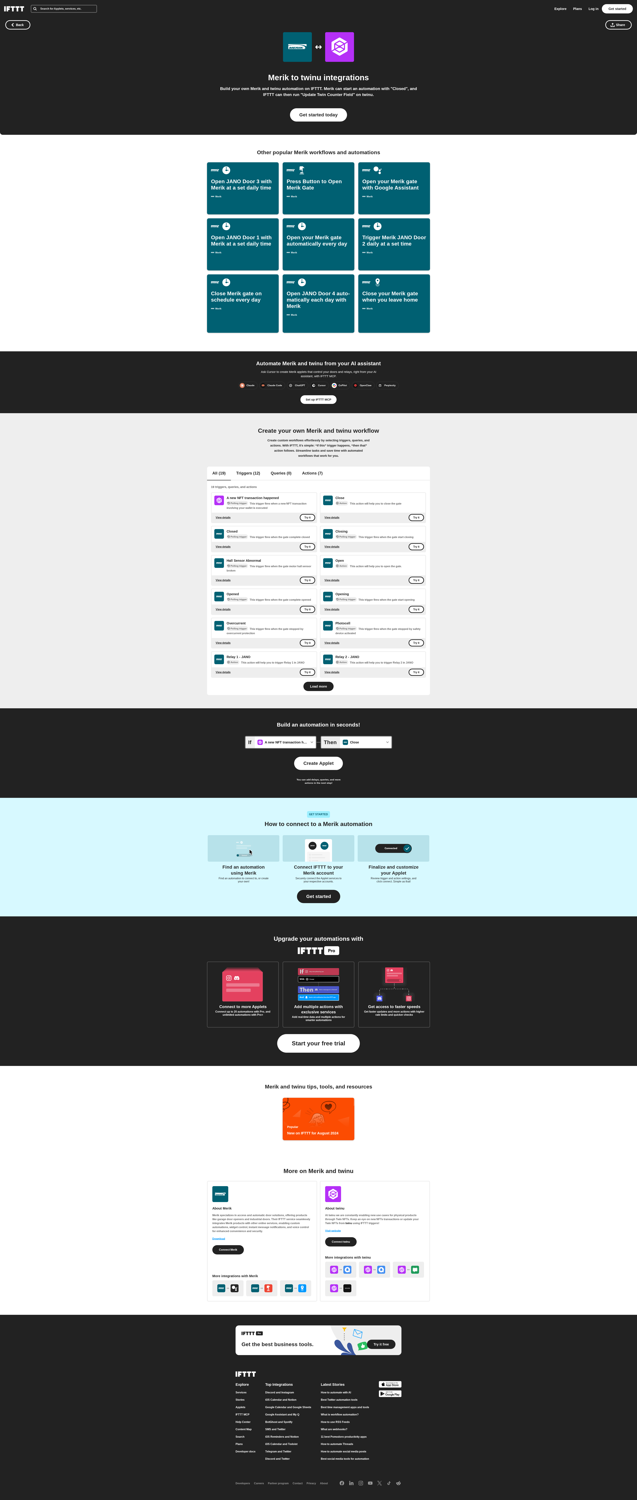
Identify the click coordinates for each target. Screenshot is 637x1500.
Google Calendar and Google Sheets (288, 1407)
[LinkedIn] (351, 1483)
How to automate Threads (337, 1444)
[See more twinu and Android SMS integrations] (408, 1270)
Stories (240, 1399)
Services (241, 1392)
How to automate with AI (336, 1392)
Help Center (243, 1422)
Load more (318, 686)
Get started (617, 9)
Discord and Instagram (279, 1392)
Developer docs (245, 1451)
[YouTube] (370, 1483)
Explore (560, 8)
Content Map (244, 1429)
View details (223, 517)
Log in (594, 8)
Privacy (311, 1483)
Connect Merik (228, 1249)
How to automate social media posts (343, 1451)
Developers (243, 1483)
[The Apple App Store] (390, 1385)
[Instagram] (361, 1483)
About (324, 1483)
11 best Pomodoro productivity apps (344, 1436)
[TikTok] (389, 1483)
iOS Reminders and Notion (282, 1436)
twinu (311, 77)
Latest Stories (333, 1384)
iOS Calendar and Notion (280, 1399)
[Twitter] (380, 1483)
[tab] (219, 473)
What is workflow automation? (340, 1414)
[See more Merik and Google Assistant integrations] (228, 1288)
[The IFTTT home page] (14, 9)
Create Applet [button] (318, 763)
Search (240, 1436)
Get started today (318, 114)
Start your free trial (318, 1043)
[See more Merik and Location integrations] (295, 1288)
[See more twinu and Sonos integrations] (340, 1288)
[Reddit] (398, 1483)
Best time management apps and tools (345, 1407)
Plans (577, 8)
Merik (278, 77)
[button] (318, 896)
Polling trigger (239, 503)
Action (343, 503)
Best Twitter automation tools (339, 1399)
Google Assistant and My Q (282, 1414)
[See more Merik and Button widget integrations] (261, 1288)
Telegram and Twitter (278, 1451)
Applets (240, 1407)
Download (218, 1238)
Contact (298, 1483)
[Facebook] (342, 1483)
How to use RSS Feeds (335, 1422)
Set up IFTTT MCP (318, 399)
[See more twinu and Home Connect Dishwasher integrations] (340, 1270)
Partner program (278, 1483)
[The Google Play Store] (390, 1394)
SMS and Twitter (275, 1429)
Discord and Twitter (277, 1458)
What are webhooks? (334, 1429)
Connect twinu (341, 1241)
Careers (259, 1483)
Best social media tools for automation (345, 1458)
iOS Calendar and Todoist (281, 1444)
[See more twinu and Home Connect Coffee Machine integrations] (374, 1270)
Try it (307, 517)
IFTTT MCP (242, 1414)
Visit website (333, 1230)
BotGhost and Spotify (278, 1422)
